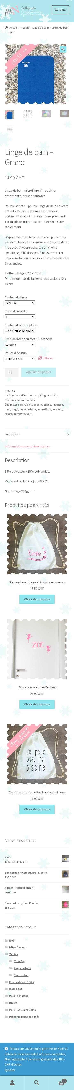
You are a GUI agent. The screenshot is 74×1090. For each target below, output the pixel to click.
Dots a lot (15, 989)
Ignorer (10, 1070)
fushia (38, 404)
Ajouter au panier (38, 372)
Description (13, 434)
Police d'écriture (16, 353)
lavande (58, 404)
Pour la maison (19, 996)
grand (47, 404)
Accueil (13, 27)
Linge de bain (40, 27)
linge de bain (28, 409)
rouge (8, 414)
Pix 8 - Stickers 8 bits (22, 1010)
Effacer (48, 358)
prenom (57, 409)
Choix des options (37, 599)
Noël (12, 940)
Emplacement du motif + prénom (28, 339)
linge (15, 409)
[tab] (37, 434)
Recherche (37, 1083)
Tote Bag (19, 961)
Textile (25, 27)
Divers (13, 1003)
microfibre (44, 409)
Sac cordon (21, 975)
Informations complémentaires (27, 446)
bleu (29, 404)
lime (7, 409)
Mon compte (12, 1083)
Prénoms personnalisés (20, 400)
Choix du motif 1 (16, 311)
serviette (19, 414)
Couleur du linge (16, 297)
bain (22, 404)
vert (29, 414)
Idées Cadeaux (29, 395)
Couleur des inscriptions (21, 325)
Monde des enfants (21, 982)
